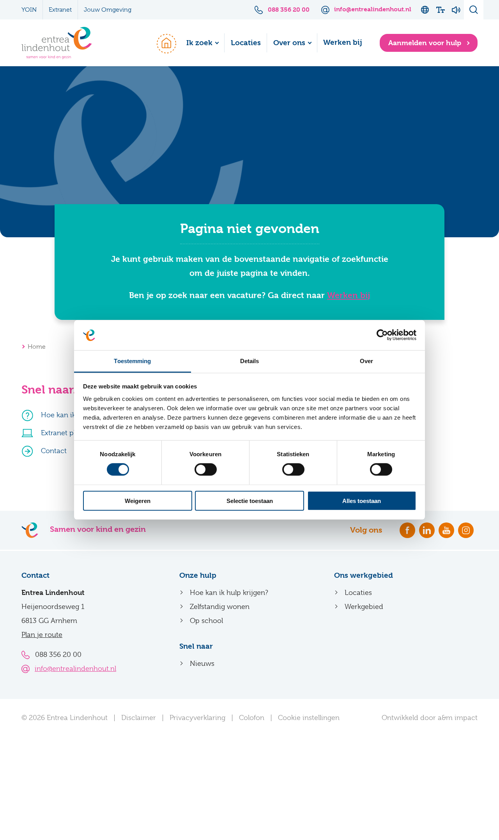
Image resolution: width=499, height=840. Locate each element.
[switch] (206, 469)
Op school (206, 621)
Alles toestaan (361, 500)
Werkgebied (364, 607)
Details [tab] (249, 361)
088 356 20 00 (58, 654)
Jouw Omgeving (107, 9)
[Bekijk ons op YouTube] (446, 530)
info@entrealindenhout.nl (75, 668)
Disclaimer (138, 718)
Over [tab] (366, 361)
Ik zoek (199, 43)
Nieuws (202, 663)
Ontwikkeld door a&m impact (430, 718)
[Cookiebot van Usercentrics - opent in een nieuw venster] (382, 335)
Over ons (289, 43)
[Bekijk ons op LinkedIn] (427, 530)
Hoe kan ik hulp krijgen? (229, 592)
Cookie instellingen (309, 718)
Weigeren (137, 500)
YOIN (29, 9)
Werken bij (342, 42)
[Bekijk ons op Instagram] (466, 530)
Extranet (60, 9)
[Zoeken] (473, 9)
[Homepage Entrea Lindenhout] (56, 43)
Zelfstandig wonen (220, 607)
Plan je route (41, 635)
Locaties (246, 43)
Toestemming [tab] (132, 361)
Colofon (251, 718)
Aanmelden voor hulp (425, 43)
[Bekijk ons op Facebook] (407, 530)
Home (162, 43)
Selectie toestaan (249, 500)
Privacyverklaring (197, 718)
